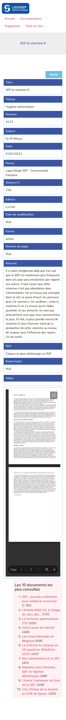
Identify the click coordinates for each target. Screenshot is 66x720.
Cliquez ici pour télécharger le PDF (29, 354)
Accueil (10, 18)
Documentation (30, 18)
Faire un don (34, 26)
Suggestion (12, 26)
